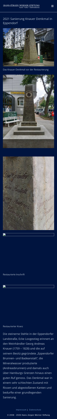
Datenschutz (35, 410)
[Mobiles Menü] (52, 6)
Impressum (21, 410)
